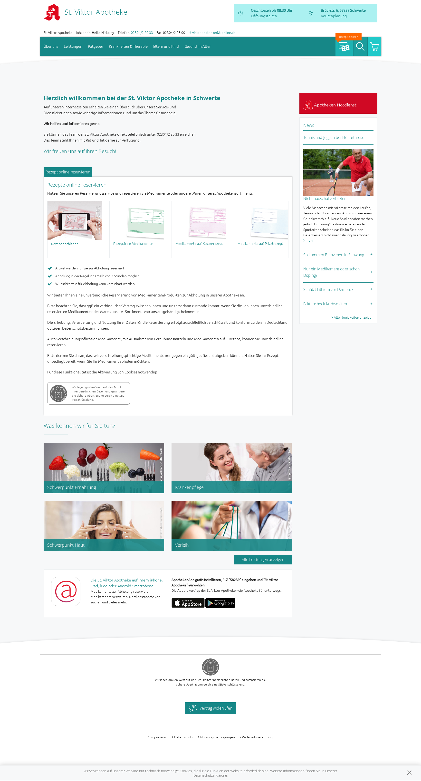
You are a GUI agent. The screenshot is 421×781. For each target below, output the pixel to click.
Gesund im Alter (197, 46)
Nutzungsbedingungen (217, 736)
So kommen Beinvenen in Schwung (333, 254)
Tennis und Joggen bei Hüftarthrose (333, 137)
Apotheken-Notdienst (334, 104)
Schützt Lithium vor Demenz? (328, 289)
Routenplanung (334, 15)
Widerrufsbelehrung (257, 736)
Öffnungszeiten (264, 15)
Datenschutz (183, 736)
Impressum (159, 736)
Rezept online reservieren (68, 172)
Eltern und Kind (166, 46)
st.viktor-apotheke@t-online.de (212, 32)
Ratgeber (95, 46)
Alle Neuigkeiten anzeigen (353, 317)
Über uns (51, 46)
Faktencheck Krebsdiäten (325, 303)
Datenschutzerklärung (210, 775)
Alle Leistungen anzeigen (263, 559)
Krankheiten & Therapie (128, 46)
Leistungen (73, 46)
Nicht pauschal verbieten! (325, 198)
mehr (310, 240)
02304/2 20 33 (142, 32)
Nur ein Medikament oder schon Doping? (331, 272)
